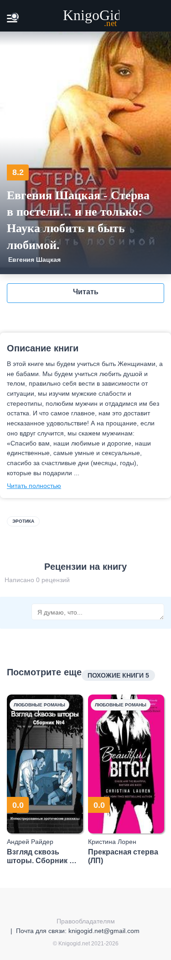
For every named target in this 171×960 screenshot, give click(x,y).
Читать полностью (34, 486)
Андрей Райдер (30, 841)
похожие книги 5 (118, 675)
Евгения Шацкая (34, 259)
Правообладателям (86, 921)
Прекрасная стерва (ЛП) (123, 856)
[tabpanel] (45, 780)
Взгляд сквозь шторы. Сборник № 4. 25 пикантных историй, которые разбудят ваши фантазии (42, 856)
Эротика (23, 521)
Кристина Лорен (112, 841)
